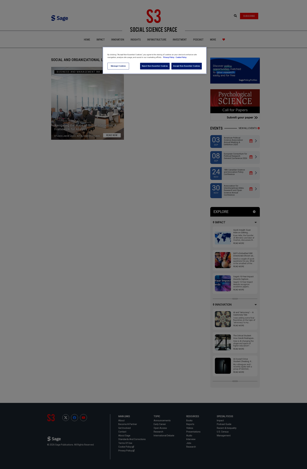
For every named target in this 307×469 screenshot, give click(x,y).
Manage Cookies (118, 66)
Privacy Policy (169, 57)
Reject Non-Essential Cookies (155, 66)
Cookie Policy (181, 57)
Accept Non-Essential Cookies (186, 66)
